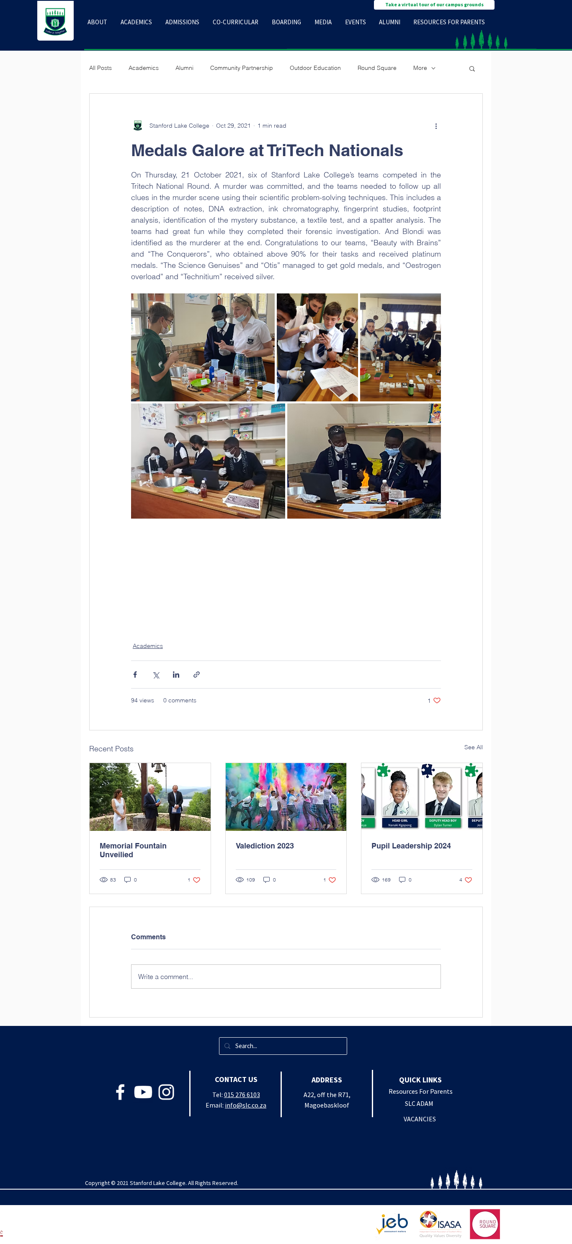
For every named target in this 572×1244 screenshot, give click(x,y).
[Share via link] (197, 675)
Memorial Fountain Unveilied (133, 850)
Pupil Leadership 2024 (411, 845)
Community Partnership (241, 68)
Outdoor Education (315, 68)
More (420, 68)
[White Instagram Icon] (166, 1092)
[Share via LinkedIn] (176, 675)
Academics (144, 68)
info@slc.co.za (245, 1105)
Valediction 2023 (265, 845)
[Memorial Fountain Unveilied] (150, 797)
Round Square (377, 68)
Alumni (184, 68)
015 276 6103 (242, 1094)
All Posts (100, 68)
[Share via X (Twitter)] (156, 675)
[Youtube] (143, 1092)
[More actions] (436, 126)
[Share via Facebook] (135, 675)
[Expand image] (203, 347)
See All (473, 747)
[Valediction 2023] (286, 797)
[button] (97, 22)
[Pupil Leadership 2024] (421, 797)
